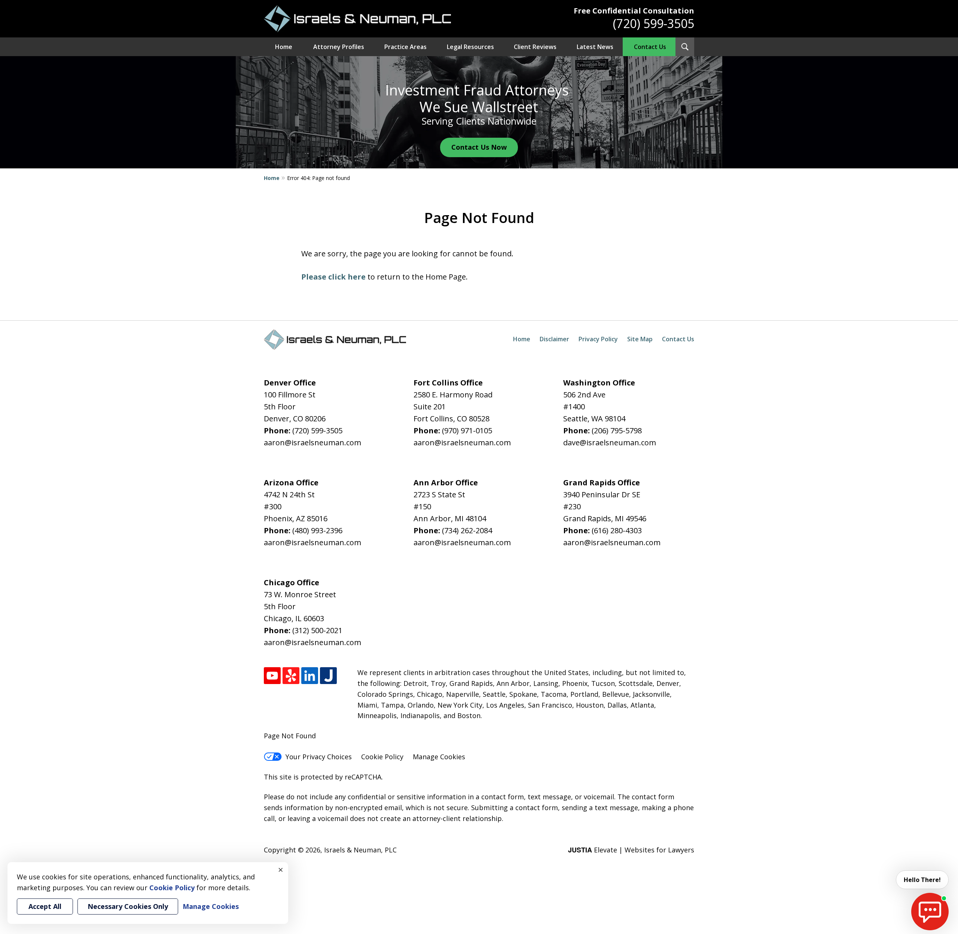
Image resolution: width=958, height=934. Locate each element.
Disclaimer (554, 339)
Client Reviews (535, 47)
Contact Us (650, 47)
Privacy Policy (598, 339)
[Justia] (328, 675)
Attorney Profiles (338, 47)
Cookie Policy (382, 756)
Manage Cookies (439, 756)
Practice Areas (405, 47)
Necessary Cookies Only (128, 906)
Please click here (333, 277)
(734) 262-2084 (467, 530)
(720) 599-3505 (653, 23)
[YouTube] (272, 675)
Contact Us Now (479, 147)
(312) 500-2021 (317, 630)
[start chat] (930, 911)
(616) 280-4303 (617, 530)
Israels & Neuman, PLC (360, 849)
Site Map (640, 339)
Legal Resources (470, 47)
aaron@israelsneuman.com (312, 442)
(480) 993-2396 (317, 530)
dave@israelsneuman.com (609, 442)
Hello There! (922, 880)
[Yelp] (291, 675)
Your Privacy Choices (319, 756)
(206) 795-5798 (617, 430)
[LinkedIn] (309, 675)
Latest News (595, 47)
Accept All (44, 906)
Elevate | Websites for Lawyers (631, 849)
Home (283, 47)
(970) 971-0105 (467, 430)
